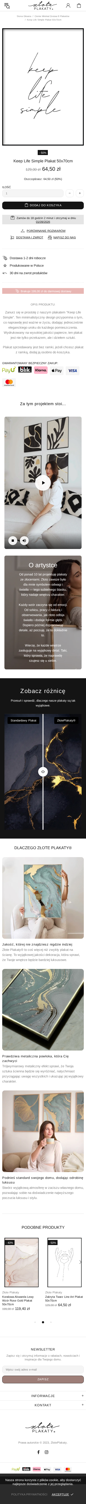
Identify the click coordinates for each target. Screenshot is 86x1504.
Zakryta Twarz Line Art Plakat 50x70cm (64, 1298)
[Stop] (12, 540)
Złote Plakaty (10, 1292)
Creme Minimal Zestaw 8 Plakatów (52, 16)
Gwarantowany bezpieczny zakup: (30, 363)
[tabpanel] (21, 1279)
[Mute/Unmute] (24, 540)
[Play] (43, 483)
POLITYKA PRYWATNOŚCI (29, 1494)
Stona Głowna (24, 16)
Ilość (6, 187)
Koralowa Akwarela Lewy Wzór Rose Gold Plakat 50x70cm (18, 1300)
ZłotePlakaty (43, 1427)
